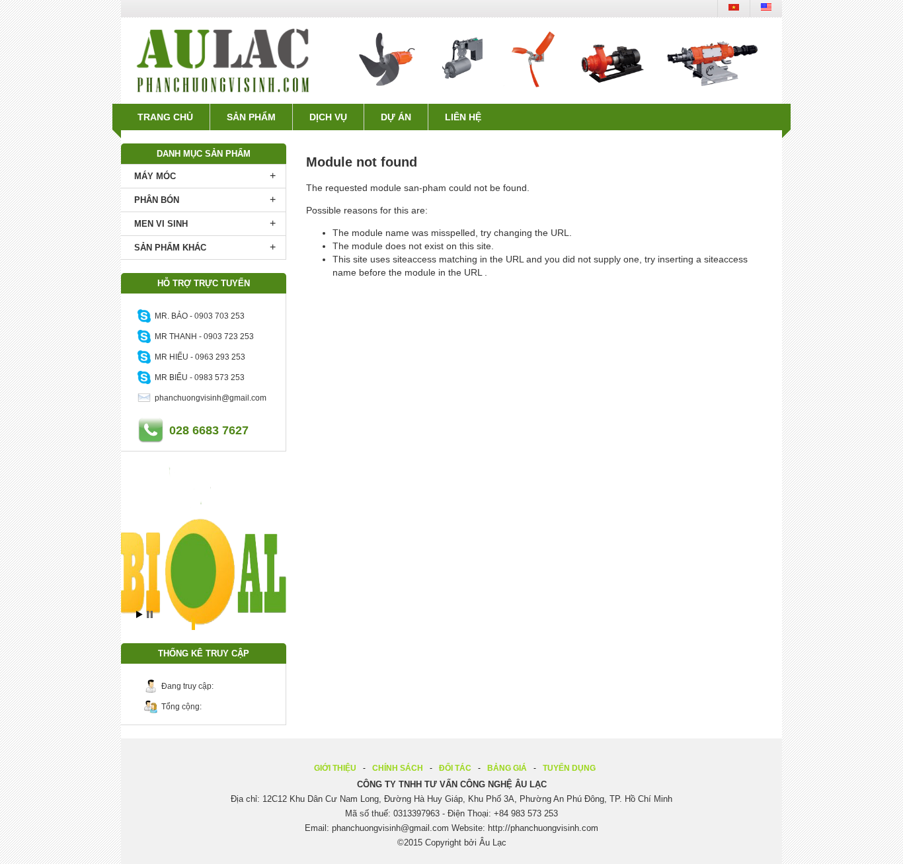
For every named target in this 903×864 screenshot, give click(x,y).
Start (139, 614)
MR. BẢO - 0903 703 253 (198, 316)
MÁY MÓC (155, 176)
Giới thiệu (335, 768)
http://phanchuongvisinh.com (543, 828)
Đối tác (455, 768)
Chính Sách (397, 768)
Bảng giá (507, 768)
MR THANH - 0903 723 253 (202, 336)
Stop (150, 614)
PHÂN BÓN (156, 200)
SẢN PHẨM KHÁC (170, 248)
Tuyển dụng (569, 768)
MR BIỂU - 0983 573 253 (198, 377)
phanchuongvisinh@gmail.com (208, 398)
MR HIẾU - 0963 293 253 (198, 357)
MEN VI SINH (161, 224)
